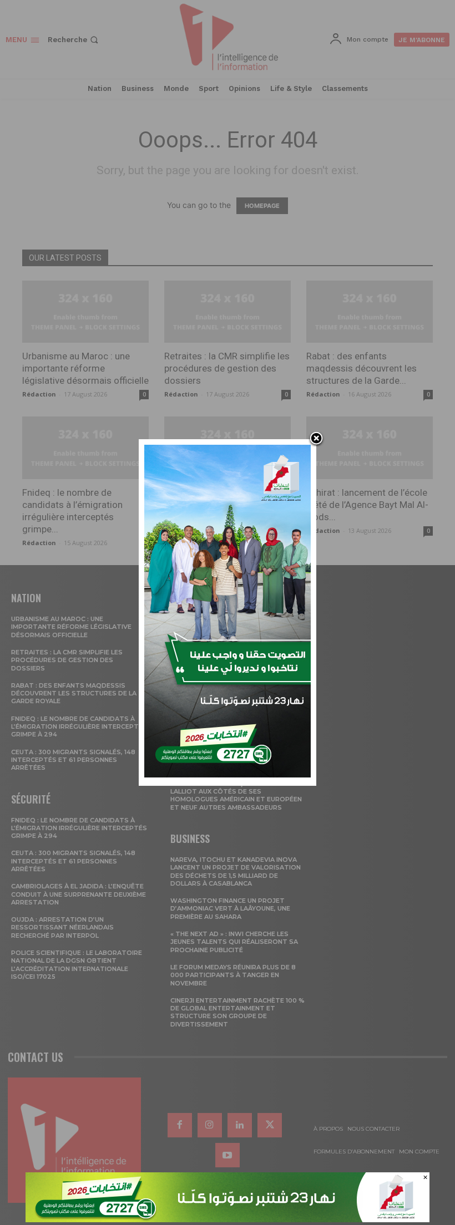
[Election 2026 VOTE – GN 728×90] (227, 1219)
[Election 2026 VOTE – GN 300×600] (227, 774)
